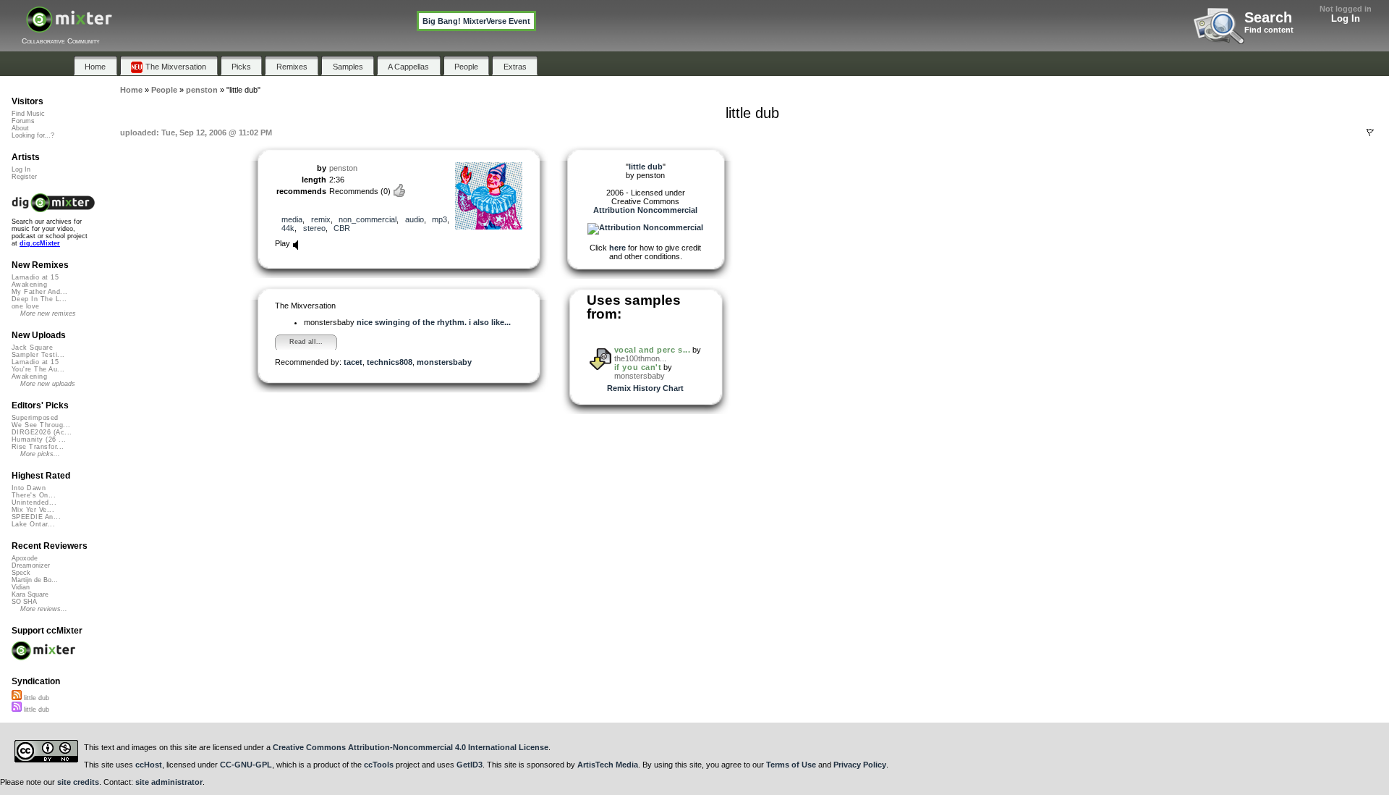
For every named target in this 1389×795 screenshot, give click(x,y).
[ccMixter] (69, 27)
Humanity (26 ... (39, 439)
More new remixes (48, 313)
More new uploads (47, 383)
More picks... (40, 454)
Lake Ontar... (33, 524)
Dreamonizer (31, 565)
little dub (35, 698)
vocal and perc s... (652, 349)
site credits (78, 782)
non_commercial (367, 219)
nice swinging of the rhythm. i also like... (434, 322)
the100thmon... (640, 358)
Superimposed (35, 417)
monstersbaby (444, 362)
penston (343, 168)
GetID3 (469, 764)
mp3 (439, 219)
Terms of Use (791, 764)
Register (24, 176)
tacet (353, 362)
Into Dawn (29, 488)
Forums (23, 121)
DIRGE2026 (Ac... (42, 432)
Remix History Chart (645, 388)
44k (287, 228)
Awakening (29, 284)
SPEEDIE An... (36, 517)
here (617, 247)
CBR (342, 228)
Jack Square (32, 347)
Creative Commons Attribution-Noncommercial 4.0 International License (410, 747)
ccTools (379, 764)
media (291, 219)
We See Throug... (41, 425)
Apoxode (25, 558)
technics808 (389, 362)
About (20, 128)
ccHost (148, 764)
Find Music (28, 113)
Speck (21, 572)
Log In (1345, 18)
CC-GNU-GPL (246, 764)
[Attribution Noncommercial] (645, 227)
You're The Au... (38, 369)
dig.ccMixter (40, 243)
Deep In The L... (39, 299)
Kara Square (30, 594)
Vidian (21, 587)
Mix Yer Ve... (33, 509)
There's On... (34, 495)
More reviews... (43, 609)
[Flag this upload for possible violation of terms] (1370, 132)
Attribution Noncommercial (645, 210)
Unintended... (34, 502)
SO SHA (24, 601)
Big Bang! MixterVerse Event (476, 21)
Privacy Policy (859, 764)
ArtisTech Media (607, 764)
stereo (314, 228)
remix (321, 219)
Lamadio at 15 (35, 277)
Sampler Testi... (38, 354)
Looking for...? (33, 135)
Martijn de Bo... (35, 580)
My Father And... (39, 291)
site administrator (169, 782)
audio (414, 219)
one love (26, 306)
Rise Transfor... (38, 446)
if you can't (638, 367)
